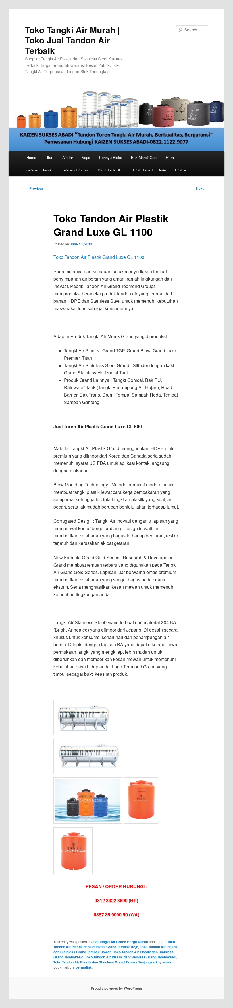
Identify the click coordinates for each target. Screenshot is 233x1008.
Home (31, 157)
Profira (180, 170)
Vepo (86, 157)
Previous (34, 188)
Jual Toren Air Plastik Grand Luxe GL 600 (97, 426)
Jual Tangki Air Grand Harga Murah (119, 941)
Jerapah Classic (39, 170)
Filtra (170, 157)
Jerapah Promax (75, 170)
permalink (84, 967)
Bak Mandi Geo (144, 157)
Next (202, 188)
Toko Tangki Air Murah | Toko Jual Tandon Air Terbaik (72, 40)
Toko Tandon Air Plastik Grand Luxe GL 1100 (98, 257)
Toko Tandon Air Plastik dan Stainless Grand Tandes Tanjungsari (105, 962)
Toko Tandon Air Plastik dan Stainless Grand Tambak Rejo (114, 944)
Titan (49, 157)
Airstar (67, 157)
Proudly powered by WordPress (116, 988)
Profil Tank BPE (111, 170)
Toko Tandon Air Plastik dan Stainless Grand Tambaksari (130, 957)
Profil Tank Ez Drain (149, 170)
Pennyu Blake (110, 157)
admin (167, 962)
